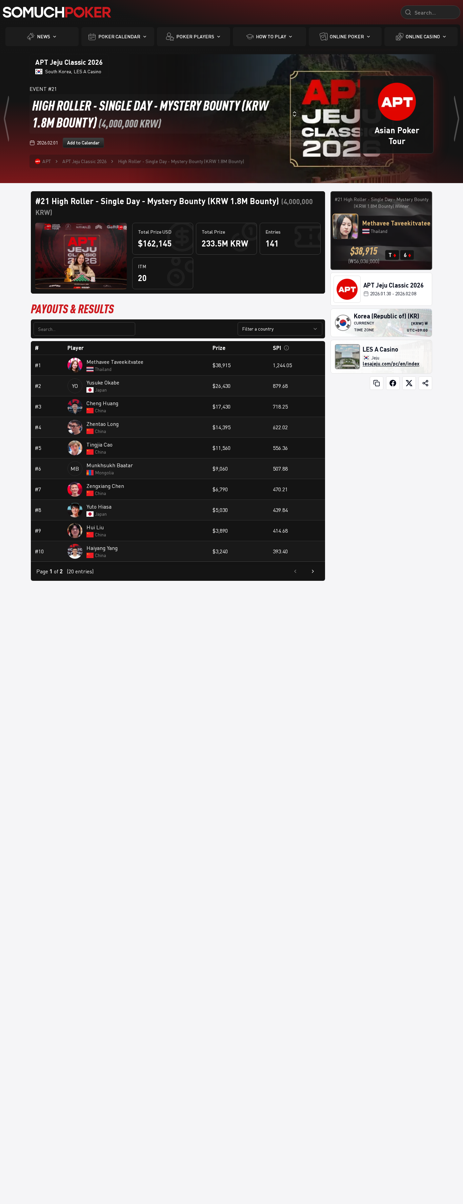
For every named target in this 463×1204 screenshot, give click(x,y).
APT (46, 161)
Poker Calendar (119, 36)
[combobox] (165, 114)
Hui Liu (95, 527)
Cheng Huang (102, 403)
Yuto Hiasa (99, 506)
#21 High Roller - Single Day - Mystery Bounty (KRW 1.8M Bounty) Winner (381, 202)
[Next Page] (313, 571)
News (43, 36)
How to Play (271, 36)
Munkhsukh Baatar (109, 465)
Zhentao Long (102, 423)
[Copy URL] (376, 383)
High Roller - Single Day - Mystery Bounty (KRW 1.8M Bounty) (181, 161)
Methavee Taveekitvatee (114, 361)
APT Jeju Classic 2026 (84, 161)
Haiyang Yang (102, 548)
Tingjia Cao (99, 444)
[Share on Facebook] (393, 383)
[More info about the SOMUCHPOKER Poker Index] (286, 348)
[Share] (425, 383)
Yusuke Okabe (102, 382)
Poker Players (195, 36)
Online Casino (423, 36)
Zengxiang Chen (105, 485)
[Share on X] (409, 383)
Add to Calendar (83, 142)
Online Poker (347, 36)
